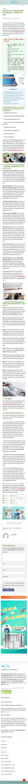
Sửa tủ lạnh (4, 752)
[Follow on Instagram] (17, 688)
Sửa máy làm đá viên (6, 774)
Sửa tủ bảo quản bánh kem (7, 768)
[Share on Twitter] (13, 523)
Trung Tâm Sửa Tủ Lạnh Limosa (12, 483)
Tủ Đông (4, 8)
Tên (4, 563)
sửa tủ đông (18, 373)
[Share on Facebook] (10, 523)
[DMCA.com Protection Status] (6, 691)
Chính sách (4, 747)
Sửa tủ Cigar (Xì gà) (6, 761)
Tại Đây (12, 731)
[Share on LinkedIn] (20, 523)
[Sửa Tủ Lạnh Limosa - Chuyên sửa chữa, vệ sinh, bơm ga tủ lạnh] (14, 2)
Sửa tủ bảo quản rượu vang (7, 764)
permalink (4, 529)
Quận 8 (21, 45)
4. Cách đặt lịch (7, 102)
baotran (18, 18)
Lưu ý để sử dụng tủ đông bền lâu (10, 103)
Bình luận (5, 552)
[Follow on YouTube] (22, 688)
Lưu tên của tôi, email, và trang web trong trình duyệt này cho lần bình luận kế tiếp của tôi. (13, 585)
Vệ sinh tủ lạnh (4, 755)
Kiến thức (3, 741)
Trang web (5, 576)
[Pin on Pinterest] (18, 523)
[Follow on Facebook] (15, 688)
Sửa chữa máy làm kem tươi (8, 771)
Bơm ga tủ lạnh (4, 758)
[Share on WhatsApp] (8, 523)
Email (4, 570)
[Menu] (2, 2)
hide (16, 89)
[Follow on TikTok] (20, 688)
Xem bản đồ (7, 712)
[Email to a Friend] (15, 523)
